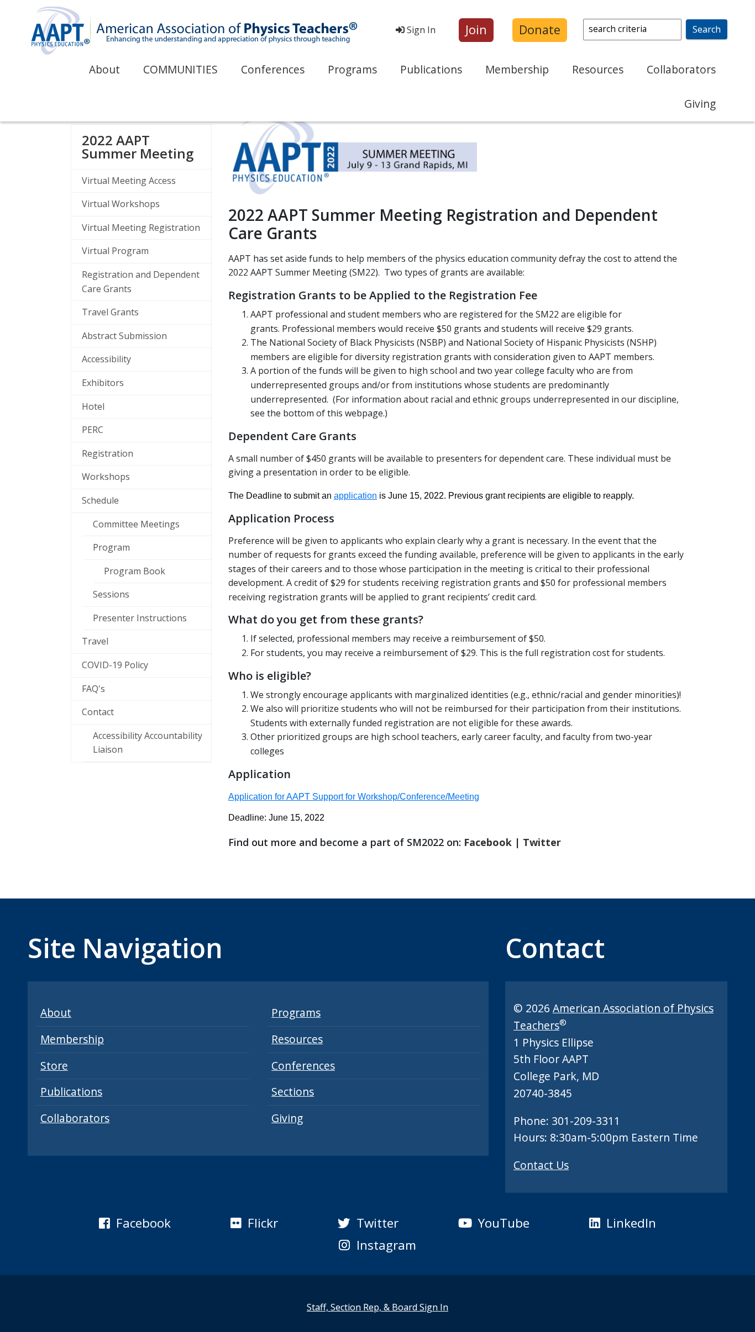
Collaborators (681, 69)
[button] (476, 30)
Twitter (542, 842)
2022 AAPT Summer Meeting (146, 146)
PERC (92, 430)
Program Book (134, 571)
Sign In (420, 30)
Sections (292, 1091)
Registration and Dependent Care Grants (141, 281)
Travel (95, 641)
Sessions (111, 594)
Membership (517, 69)
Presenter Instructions (140, 618)
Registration (107, 453)
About (104, 69)
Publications (431, 69)
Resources (597, 69)
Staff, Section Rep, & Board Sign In (377, 1307)
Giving (700, 103)
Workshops (106, 477)
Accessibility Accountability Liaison (147, 743)
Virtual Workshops (121, 204)
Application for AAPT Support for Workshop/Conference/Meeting (353, 796)
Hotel (93, 406)
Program (111, 547)
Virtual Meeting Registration (141, 227)
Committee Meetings (136, 524)
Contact (98, 712)
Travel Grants (110, 312)
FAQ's (93, 689)
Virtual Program (115, 251)
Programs (352, 69)
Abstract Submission (124, 336)
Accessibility (106, 359)
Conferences (273, 69)
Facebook (488, 842)
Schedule (100, 500)
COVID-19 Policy (115, 665)
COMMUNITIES (180, 69)
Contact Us (541, 1164)
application (355, 495)
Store (54, 1065)
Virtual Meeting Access (129, 181)
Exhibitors (103, 383)
